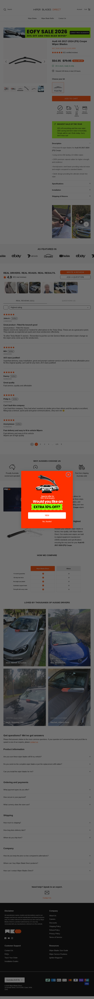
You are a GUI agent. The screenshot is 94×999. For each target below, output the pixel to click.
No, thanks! (47, 521)
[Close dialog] (68, 474)
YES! (47, 515)
